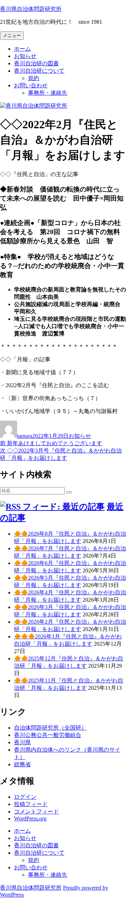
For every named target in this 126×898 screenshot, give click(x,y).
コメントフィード (36, 811)
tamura (24, 436)
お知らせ (25, 56)
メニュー (12, 35)
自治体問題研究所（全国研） (50, 728)
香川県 (22, 742)
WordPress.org (30, 818)
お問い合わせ (31, 85)
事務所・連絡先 (47, 93)
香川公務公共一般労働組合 (47, 735)
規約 (33, 78)
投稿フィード (31, 804)
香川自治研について (39, 71)
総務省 (22, 764)
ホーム (22, 49)
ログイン (25, 797)
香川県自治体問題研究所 (31, 9)
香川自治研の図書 (36, 63)
